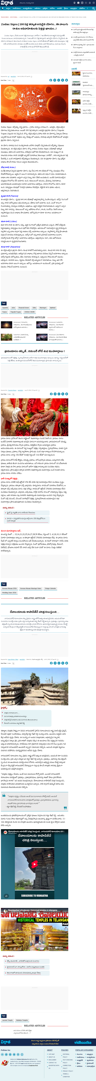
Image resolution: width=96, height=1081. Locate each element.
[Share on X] (62, 80)
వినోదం (52, 8)
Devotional (13, 17)
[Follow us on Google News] (78, 3)
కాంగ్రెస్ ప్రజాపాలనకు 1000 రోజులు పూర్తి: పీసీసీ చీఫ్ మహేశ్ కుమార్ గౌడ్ (83, 39)
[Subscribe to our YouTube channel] (86, 3)
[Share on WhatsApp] (58, 80)
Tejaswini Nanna (12, 391)
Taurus (4, 312)
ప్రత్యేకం (45, 8)
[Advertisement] (35, 64)
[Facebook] (2, 1054)
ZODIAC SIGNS (29, 312)
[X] (6, 1054)
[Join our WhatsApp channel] (90, 3)
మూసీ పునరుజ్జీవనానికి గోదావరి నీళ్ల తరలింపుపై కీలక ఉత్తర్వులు (83, 31)
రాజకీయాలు (17, 8)
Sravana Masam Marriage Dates (30, 588)
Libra (34, 308)
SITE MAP (52, 1054)
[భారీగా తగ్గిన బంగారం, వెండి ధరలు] (76, 101)
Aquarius (5, 308)
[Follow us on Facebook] (74, 3)
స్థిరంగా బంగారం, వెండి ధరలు (88, 75)
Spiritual (52, 308)
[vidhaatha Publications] (5, 1042)
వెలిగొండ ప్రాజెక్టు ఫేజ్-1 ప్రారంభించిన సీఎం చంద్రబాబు (83, 46)
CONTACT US (52, 1062)
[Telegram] (18, 1054)
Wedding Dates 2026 (9, 593)
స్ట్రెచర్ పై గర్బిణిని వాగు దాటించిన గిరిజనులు (21, 513)
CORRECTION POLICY (67, 1067)
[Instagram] (54, 80)
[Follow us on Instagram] (82, 3)
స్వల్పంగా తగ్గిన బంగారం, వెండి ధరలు (87, 112)
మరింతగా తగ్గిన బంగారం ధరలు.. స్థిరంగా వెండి (82, 61)
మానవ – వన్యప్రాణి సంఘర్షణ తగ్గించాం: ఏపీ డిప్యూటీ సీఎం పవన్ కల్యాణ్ (26, 520)
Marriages (43, 308)
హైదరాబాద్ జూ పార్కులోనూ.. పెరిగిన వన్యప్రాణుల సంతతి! (25, 967)
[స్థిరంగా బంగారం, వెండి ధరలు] (76, 73)
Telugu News (5, 17)
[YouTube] (22, 1054)
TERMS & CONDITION (66, 1075)
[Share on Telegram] (66, 80)
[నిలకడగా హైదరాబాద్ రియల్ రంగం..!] (76, 83)
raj (8, 77)
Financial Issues (24, 308)
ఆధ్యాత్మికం (73, 8)
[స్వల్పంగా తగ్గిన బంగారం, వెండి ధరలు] (76, 111)
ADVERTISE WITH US (54, 1067)
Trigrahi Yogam (15, 312)
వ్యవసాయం (90, 1060)
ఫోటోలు (82, 8)
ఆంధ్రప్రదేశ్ (80, 1060)
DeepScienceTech (33, 1066)
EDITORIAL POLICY (66, 1056)
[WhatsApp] (14, 1054)
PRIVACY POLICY (68, 1071)
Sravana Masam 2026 (9, 588)
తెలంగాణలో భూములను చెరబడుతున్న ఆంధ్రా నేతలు (24, 973)
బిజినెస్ (59, 8)
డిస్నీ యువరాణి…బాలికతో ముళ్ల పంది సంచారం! (23, 961)
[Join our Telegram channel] (94, 3)
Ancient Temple (7, 1020)
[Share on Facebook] (50, 80)
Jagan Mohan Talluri (13, 660)
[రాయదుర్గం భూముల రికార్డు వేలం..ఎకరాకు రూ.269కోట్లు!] (76, 92)
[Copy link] (13, 80)
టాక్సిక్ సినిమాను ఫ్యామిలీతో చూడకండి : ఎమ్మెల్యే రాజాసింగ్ (84, 54)
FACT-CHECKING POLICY (68, 1061)
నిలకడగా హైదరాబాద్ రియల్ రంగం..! (88, 84)
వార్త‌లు (8, 8)
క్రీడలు (66, 8)
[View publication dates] (31, 77)
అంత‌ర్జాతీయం (27, 8)
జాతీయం (37, 8)
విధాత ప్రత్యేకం (91, 1066)
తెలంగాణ (79, 1054)
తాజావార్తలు (76, 24)
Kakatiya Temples (22, 1020)
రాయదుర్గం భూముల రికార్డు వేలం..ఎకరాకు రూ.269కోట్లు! (87, 93)
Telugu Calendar (50, 588)
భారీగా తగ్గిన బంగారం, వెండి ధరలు (87, 103)
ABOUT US (52, 1057)
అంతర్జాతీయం (91, 1057)
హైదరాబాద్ (90, 1063)
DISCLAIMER (52, 1060)
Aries (13, 308)
